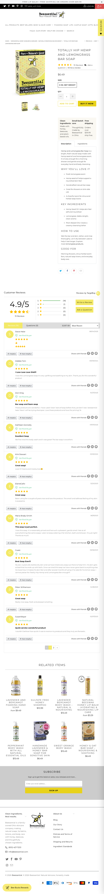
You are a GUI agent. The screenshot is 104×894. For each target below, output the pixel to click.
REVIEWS (101, 26)
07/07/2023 (94, 425)
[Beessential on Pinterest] (17, 6)
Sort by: (66, 325)
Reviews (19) (13, 325)
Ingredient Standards (62, 846)
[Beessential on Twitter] (4, 6)
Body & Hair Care (42, 25)
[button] (65, 65)
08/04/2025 (93, 331)
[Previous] (8, 73)
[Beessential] (52, 14)
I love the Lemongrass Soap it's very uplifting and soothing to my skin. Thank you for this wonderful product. (55, 377)
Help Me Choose (55, 31)
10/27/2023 (94, 393)
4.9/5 (19, 304)
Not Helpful (27, 354)
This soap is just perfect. (26, 527)
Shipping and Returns (63, 842)
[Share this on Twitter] (60, 271)
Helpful (12, 354)
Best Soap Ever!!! (23, 561)
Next (96, 41)
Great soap (20, 495)
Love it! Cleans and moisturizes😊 (29, 469)
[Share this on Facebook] (67, 271)
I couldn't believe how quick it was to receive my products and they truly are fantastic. (50, 631)
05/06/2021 (94, 550)
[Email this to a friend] (81, 271)
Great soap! (20, 465)
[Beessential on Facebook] (8, 6)
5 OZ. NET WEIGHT (67, 85)
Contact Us (58, 829)
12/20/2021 (94, 483)
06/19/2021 (94, 515)
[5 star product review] (21, 339)
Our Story (41, 31)
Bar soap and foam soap (26, 404)
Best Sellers (26, 25)
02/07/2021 (94, 616)
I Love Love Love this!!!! (25, 372)
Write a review (74, 68)
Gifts (90, 25)
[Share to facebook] (88, 353)
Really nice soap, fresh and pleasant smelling (33, 602)
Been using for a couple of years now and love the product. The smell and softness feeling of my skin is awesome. (56, 499)
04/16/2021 (94, 587)
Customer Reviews (14, 292)
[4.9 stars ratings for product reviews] (19, 312)
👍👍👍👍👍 (20, 346)
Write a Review (84, 302)
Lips (71, 25)
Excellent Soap (22, 436)
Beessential (17, 875)
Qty (59, 92)
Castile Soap (80, 25)
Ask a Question (84, 310)
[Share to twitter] (96, 353)
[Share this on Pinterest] (74, 271)
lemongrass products (74, 244)
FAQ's (32, 31)
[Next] (52, 73)
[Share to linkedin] (92, 353)
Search (70, 31)
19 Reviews (79, 65)
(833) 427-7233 (34, 6)
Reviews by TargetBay (86, 293)
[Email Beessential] (25, 6)
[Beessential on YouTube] (13, 6)
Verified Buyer (25, 335)
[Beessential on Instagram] (21, 6)
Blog (96, 25)
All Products (12, 25)
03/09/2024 (93, 361)
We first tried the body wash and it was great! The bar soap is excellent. (44, 440)
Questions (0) (32, 325)
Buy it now (87, 103)
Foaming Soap (61, 25)
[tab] (66, 144)
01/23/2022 (94, 454)
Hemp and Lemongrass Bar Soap (74, 151)
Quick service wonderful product (30, 628)
